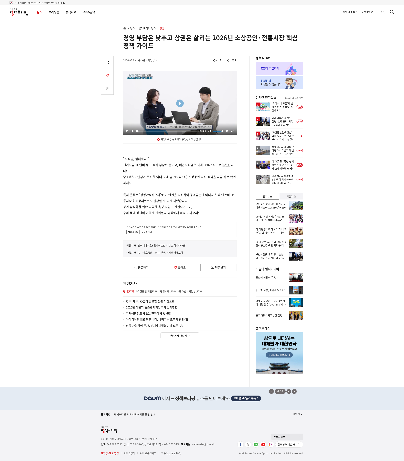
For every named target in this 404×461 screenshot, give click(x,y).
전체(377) (128, 291)
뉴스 (39, 12)
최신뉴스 (291, 196)
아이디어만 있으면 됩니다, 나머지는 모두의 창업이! (157, 319)
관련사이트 (279, 437)
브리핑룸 (53, 12)
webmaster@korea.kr (204, 444)
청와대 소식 (349, 12)
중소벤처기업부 (146, 60)
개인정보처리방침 (110, 453)
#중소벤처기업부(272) (190, 291)
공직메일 (366, 12)
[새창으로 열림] (227, 60)
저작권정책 (133, 232)
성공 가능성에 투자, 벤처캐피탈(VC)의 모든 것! (154, 326)
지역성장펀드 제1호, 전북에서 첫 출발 (149, 313)
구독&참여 (89, 12)
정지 (288, 391)
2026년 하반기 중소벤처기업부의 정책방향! (152, 307)
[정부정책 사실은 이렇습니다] (279, 82)
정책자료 (70, 12)
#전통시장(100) (167, 291)
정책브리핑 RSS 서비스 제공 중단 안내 (134, 414)
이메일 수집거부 (148, 453)
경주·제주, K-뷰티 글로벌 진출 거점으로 (150, 301)
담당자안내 (147, 232)
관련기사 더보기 (178, 336)
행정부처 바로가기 (287, 444)
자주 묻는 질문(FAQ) (171, 453)
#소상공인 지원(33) (146, 291)
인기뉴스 (267, 196)
